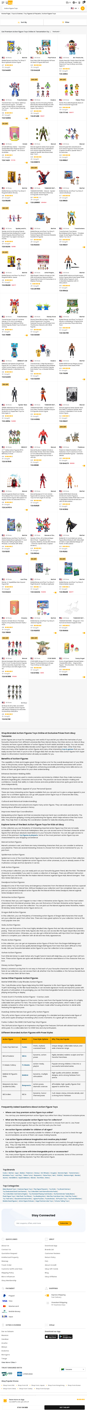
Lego (17, 1173)
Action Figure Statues (26, 1201)
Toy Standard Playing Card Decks (40, 1194)
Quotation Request (9, 1253)
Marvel (53, 144)
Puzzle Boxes (50, 1199)
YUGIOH (60, 1175)
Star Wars (40, 1178)
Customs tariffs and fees (11, 1269)
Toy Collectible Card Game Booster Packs (42, 1191)
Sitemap (4, 1261)
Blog (47, 1273)
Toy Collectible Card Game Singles (15, 1194)
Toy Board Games (63, 1189)
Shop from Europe (42, 1389)
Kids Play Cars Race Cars (55, 1196)
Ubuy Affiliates (51, 1276)
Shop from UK (23, 1385)
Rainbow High (69, 1175)
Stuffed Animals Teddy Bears (64, 1194)
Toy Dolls (52, 1189)
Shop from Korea (74, 1385)
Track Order (6, 1265)
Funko (24, 1047)
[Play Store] (65, 1337)
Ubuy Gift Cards (51, 1269)
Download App (51, 1246)
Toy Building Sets (39, 1196)
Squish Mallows (23, 1178)
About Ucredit (50, 1265)
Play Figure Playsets (41, 1189)
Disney (36, 1173)
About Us (5, 1246)
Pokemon (29, 1173)
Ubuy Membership (8, 1280)
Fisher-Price (80, 100)
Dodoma (5, 1351)
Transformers (22, 100)
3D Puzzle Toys (61, 1199)
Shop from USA (8, 1385)
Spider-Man (22, 405)
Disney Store (51, 317)
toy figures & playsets (29, 835)
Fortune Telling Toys (61, 1201)
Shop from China (9, 1389)
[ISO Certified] (24, 1374)
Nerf (54, 1175)
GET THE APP (65, 1407)
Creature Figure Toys (24, 1189)
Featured (56, 32)
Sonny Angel (80, 658)
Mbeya (4, 1347)
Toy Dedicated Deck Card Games (15, 1191)
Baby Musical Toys (9, 1189)
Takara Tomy (28, 1175)
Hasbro (53, 100)
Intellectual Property (9, 1257)
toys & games (67, 749)
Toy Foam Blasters (75, 1199)
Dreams (24, 618)
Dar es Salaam (7, 1331)
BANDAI (25, 1075)
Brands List (49, 1249)
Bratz (47, 1178)
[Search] (83, 8)
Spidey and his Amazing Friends (21, 228)
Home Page (5, 14)
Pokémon (81, 447)
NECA (24, 1056)
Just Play (23, 579)
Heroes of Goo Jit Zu (50, 535)
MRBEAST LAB (22, 361)
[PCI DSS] (6, 1374)
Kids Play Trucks (71, 1196)
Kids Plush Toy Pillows (24, 1196)
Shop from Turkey (26, 1389)
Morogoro (5, 1355)
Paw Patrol (52, 58)
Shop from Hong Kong (56, 1385)
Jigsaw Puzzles (38, 1199)
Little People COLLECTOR (50, 273)
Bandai (77, 1175)
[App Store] (51, 1337)
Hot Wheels (45, 1173)
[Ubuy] (9, 2)
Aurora (5, 1178)
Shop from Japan (38, 1385)
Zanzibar (5, 1339)
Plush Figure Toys (9, 1196)
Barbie (22, 1173)
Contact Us (6, 1249)
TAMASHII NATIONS (50, 188)
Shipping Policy (7, 1273)
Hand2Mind (13, 1178)
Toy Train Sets (8, 1199)
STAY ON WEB (22, 1407)
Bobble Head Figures (10, 1201)
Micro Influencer (8, 1276)
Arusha (4, 1343)
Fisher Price (47, 1175)
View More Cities (8, 1362)
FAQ (46, 1261)
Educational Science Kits (23, 1199)
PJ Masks (26, 1065)
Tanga (4, 1358)
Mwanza (4, 1335)
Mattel (24, 58)
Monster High (63, 1173)
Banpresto (26, 1085)
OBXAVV (24, 447)
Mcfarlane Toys (8, 1175)
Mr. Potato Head (79, 58)
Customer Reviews (52, 1253)
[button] (69, 2)
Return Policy (50, 1257)
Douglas (54, 1173)
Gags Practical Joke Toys (44, 1201)
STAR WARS (52, 658)
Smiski (25, 144)
